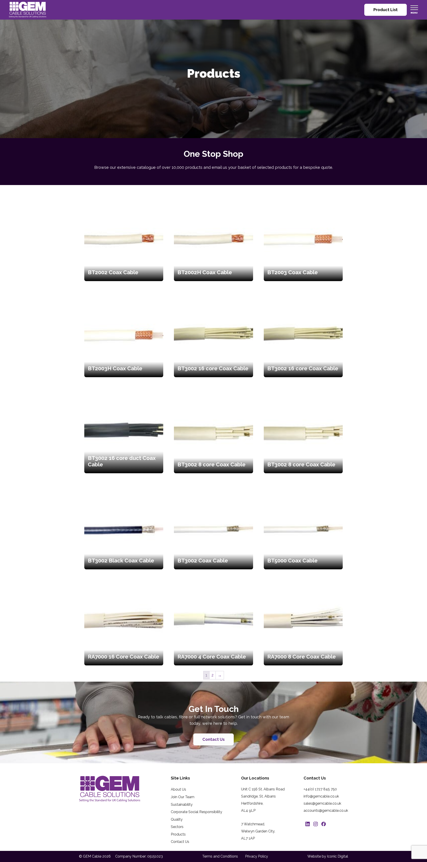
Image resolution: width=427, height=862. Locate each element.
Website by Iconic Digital (327, 856)
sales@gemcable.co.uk (322, 803)
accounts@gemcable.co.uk (326, 810)
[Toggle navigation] (414, 7)
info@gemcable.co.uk (321, 796)
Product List (385, 9)
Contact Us (213, 739)
